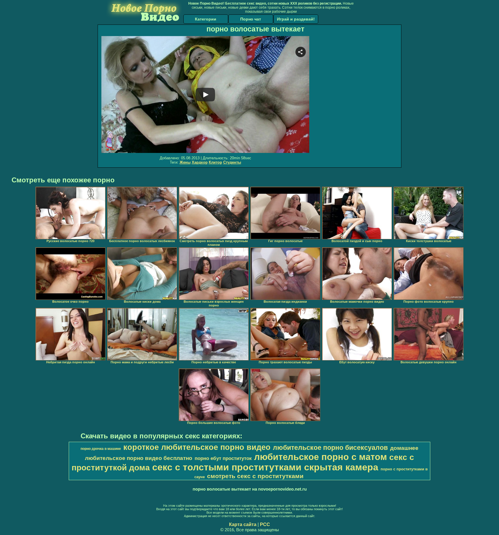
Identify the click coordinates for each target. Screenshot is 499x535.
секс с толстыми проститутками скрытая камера (265, 467)
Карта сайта (242, 524)
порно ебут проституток (223, 458)
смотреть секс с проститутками (255, 476)
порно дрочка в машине (101, 449)
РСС (265, 524)
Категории (205, 19)
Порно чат (250, 19)
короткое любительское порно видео (197, 447)
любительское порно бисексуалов (330, 447)
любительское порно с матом (320, 457)
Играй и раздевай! (296, 19)
